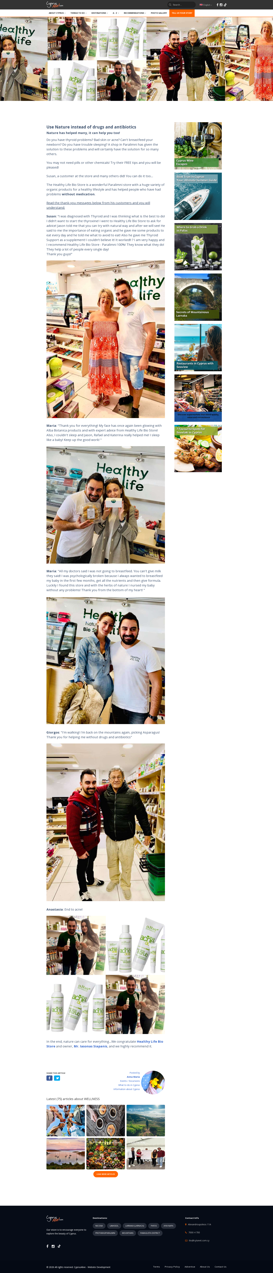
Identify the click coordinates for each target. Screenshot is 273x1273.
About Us (205, 1266)
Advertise (190, 1266)
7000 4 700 (194, 1232)
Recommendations (134, 13)
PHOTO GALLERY (159, 13)
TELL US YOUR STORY (182, 13)
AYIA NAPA (168, 1225)
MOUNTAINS (127, 1233)
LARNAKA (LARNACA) (134, 1225)
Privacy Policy (172, 1266)
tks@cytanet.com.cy (199, 1240)
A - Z (115, 13)
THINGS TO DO (77, 13)
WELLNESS (92, 1099)
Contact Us (221, 1266)
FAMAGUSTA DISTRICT (150, 1233)
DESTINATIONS (98, 13)
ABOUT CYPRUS (56, 13)
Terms (156, 1266)
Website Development (99, 1267)
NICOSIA (99, 1225)
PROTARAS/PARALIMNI (105, 1233)
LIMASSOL (114, 1225)
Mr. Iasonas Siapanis (90, 1046)
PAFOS (154, 1225)
